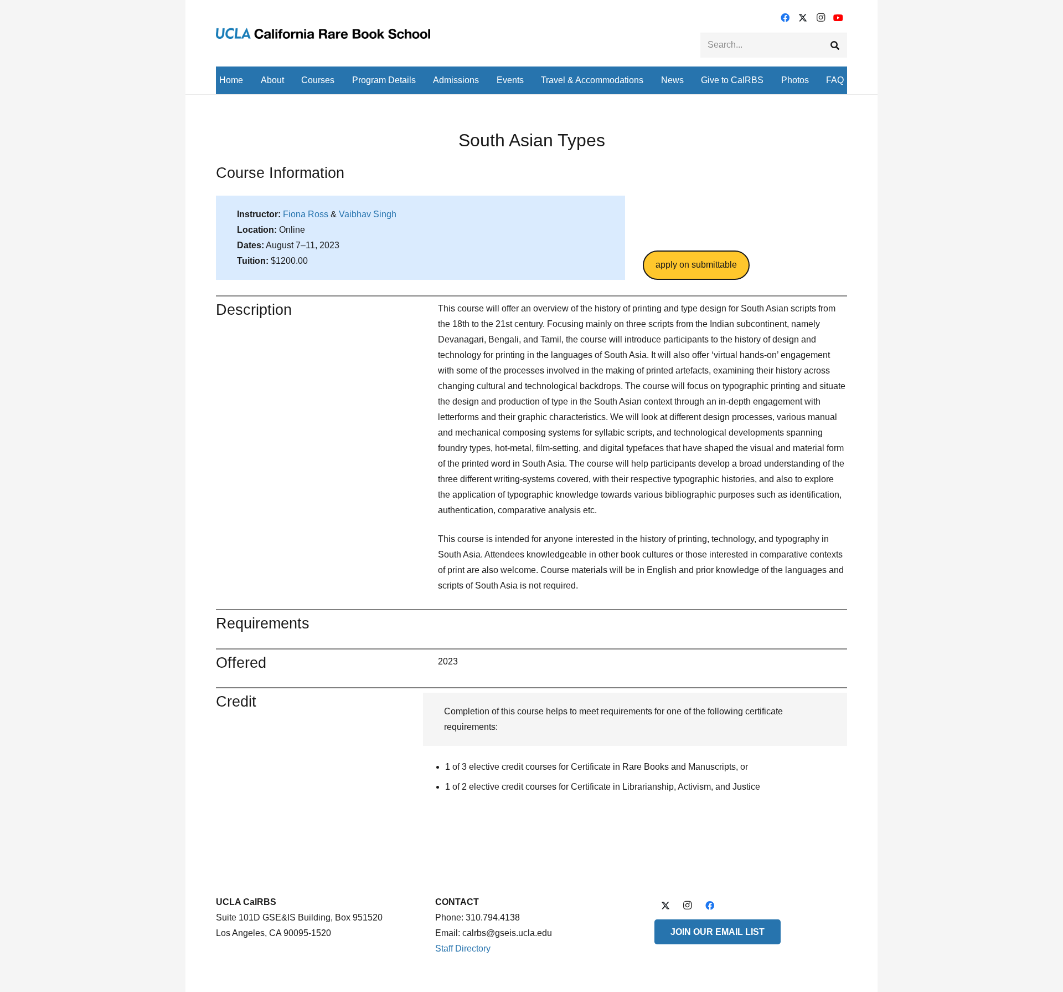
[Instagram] (820, 18)
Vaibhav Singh (367, 214)
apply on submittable (696, 264)
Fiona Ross (305, 214)
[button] (292, 80)
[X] (803, 18)
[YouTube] (838, 18)
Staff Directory (463, 948)
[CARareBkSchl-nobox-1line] (323, 33)
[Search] (834, 45)
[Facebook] (785, 18)
